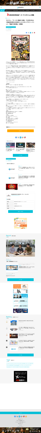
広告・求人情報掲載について (20, 420)
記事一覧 (2, 10)
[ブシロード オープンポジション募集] (20, 14)
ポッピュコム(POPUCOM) (10, 365)
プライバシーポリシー (20, 426)
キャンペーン (8, 18)
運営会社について (20, 419)
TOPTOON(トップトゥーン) (25, 363)
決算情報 (27, 10)
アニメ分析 (38, 10)
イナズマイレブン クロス (10, 363)
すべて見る (20, 155)
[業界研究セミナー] (20, 223)
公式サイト (20, 130)
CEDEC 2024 (31, 363)
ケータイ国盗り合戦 (8, 160)
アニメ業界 (33, 10)
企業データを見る (20, 211)
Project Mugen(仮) (16, 365)
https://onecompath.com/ (14, 195)
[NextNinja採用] (20, 376)
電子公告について (20, 423)
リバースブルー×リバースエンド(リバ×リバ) (25, 365)
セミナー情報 (22, 10)
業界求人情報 (15, 10)
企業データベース (8, 10)
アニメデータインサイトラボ (17, 363)
